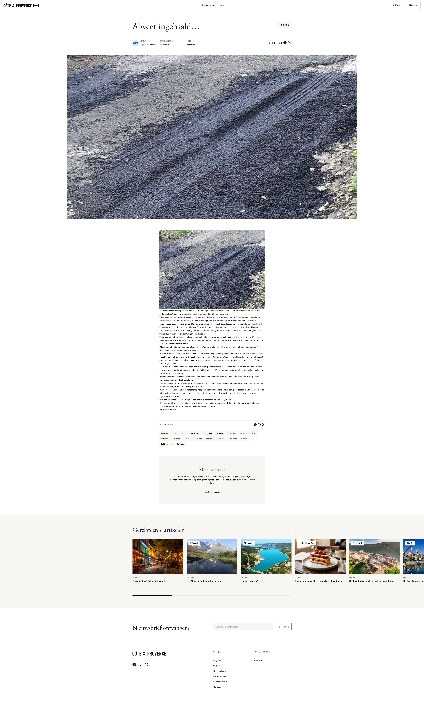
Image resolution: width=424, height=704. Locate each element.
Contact (217, 687)
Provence (189, 439)
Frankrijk (220, 433)
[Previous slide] (281, 530)
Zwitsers (180, 444)
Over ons (217, 666)
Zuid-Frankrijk (166, 444)
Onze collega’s (219, 671)
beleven (164, 433)
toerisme (209, 439)
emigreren (208, 433)
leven (242, 433)
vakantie (221, 439)
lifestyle (252, 433)
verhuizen (233, 439)
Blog (222, 5)
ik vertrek (232, 433)
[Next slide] (288, 530)
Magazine (413, 5)
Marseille (258, 660)
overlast (177, 439)
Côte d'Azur (195, 433)
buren (183, 433)
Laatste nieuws (220, 681)
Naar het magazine (212, 492)
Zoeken (398, 5)
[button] (152, 595)
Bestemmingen (209, 5)
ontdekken (165, 439)
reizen (199, 439)
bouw (174, 433)
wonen (244, 439)
